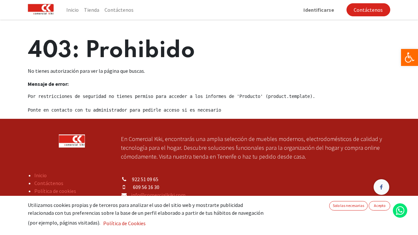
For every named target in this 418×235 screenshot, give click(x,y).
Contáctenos (368, 10)
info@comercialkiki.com (158, 195)
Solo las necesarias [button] (348, 205)
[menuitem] (72, 9)
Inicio (40, 175)
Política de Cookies (124, 223)
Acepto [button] (379, 205)
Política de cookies (55, 191)
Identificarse (318, 10)
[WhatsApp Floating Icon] (400, 210)
